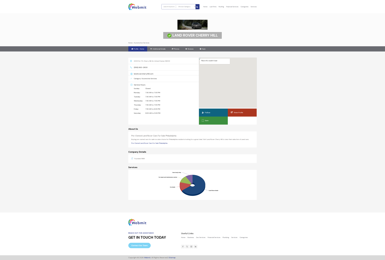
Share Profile (238, 112)
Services (254, 7)
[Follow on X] (187, 246)
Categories (244, 7)
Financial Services (232, 7)
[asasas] (197, 6)
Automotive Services (141, 43)
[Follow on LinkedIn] (195, 246)
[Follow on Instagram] (191, 246)
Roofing (221, 7)
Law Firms (213, 7)
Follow (207, 112)
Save (206, 120)
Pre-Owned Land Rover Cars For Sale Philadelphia (149, 143)
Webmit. (147, 257)
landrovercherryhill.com (143, 74)
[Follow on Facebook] (183, 246)
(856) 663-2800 (140, 67)
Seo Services (200, 237)
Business (191, 237)
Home (205, 7)
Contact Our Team (139, 245)
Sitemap (172, 257)
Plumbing (226, 237)
